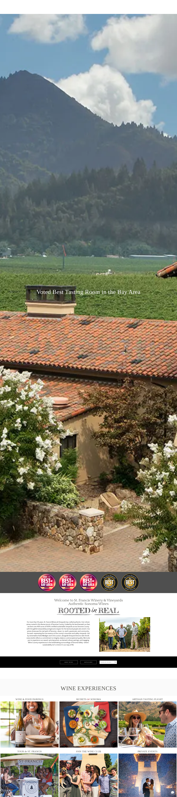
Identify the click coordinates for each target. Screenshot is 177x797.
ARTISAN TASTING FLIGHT (147, 699)
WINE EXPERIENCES (88, 688)
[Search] (115, 662)
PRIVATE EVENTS (147, 751)
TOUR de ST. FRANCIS (29, 751)
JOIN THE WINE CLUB (88, 751)
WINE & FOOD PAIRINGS (29, 699)
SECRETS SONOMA (88, 699)
